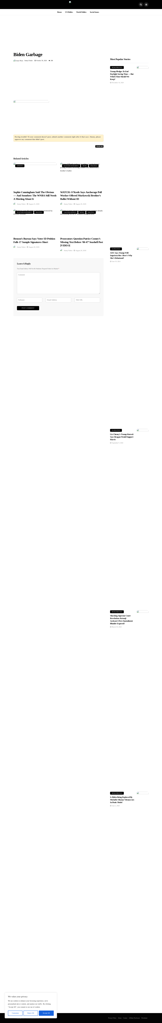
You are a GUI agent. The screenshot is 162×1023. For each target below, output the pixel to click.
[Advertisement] (81, 31)
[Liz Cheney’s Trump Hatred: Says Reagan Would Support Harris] (143, 518)
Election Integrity (71, 165)
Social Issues (94, 12)
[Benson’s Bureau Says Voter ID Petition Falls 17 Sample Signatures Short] (35, 221)
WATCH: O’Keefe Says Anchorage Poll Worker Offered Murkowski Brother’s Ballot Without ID (81, 195)
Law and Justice (70, 212)
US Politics (69, 12)
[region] (31, 1005)
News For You (117, 67)
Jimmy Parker (28, 60)
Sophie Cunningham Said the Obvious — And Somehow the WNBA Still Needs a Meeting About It (35, 195)
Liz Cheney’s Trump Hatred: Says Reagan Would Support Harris (122, 437)
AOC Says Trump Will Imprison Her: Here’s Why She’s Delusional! (121, 255)
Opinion (20, 165)
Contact (125, 1018)
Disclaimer (144, 1018)
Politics (94, 165)
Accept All (46, 1013)
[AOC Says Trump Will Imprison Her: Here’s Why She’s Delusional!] (143, 336)
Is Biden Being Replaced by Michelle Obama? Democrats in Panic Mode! (122, 800)
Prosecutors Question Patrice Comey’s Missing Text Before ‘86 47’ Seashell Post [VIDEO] (81, 242)
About (119, 1018)
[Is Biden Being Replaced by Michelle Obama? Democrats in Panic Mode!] (143, 881)
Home (59, 12)
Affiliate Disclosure (134, 1018)
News (84, 165)
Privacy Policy (112, 1018)
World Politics (81, 12)
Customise (15, 1013)
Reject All (30, 1013)
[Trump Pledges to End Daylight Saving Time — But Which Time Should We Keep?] (143, 155)
